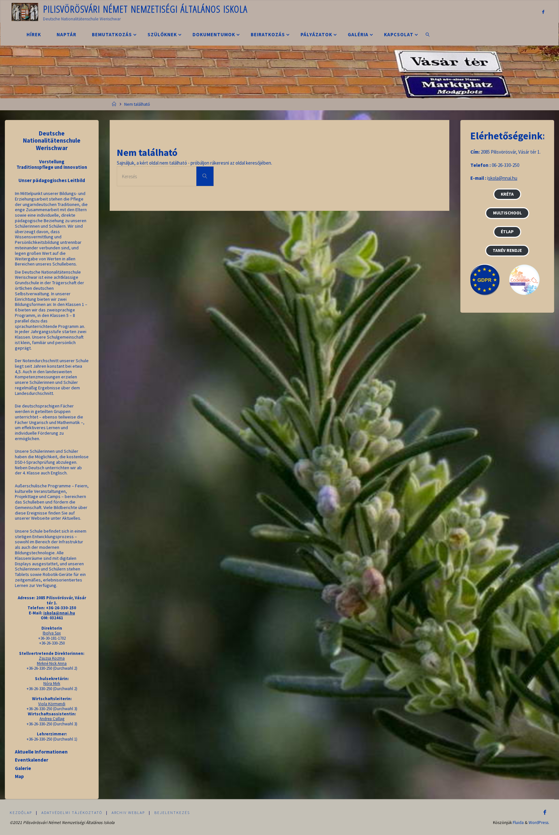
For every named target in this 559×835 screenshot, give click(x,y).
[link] (427, 34)
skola (493, 178)
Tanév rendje (507, 250)
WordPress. (539, 822)
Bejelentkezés (172, 812)
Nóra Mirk (51, 683)
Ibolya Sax (52, 633)
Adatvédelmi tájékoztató (71, 812)
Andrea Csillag (51, 718)
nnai (507, 178)
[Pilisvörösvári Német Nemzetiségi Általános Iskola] (25, 11)
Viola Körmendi (51, 704)
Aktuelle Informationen (41, 752)
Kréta (507, 194)
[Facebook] (543, 11)
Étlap (507, 231)
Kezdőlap (21, 812)
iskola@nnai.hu (59, 613)
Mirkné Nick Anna (52, 663)
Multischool (507, 213)
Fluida (518, 822)
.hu (514, 178)
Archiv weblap (128, 812)
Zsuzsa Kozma (52, 658)
